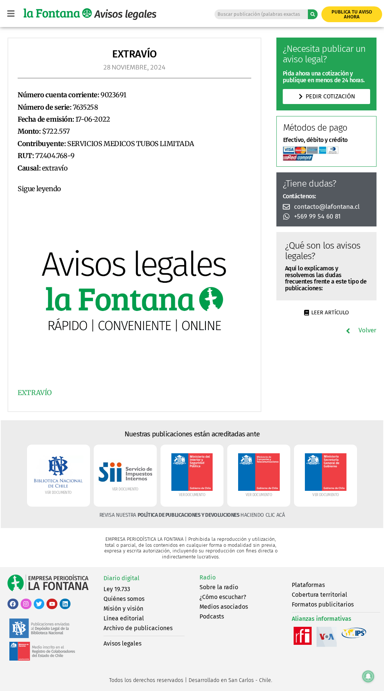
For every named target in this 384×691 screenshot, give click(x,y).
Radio (208, 577)
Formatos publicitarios (323, 604)
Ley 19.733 (117, 589)
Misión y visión (123, 608)
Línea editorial (124, 618)
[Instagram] (26, 604)
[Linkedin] (65, 604)
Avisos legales (122, 643)
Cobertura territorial (319, 594)
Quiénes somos (124, 598)
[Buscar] (313, 14)
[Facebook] (13, 604)
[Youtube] (51, 604)
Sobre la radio (219, 587)
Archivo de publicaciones (138, 628)
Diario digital (122, 578)
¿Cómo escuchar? (223, 596)
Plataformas (308, 584)
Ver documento (58, 492)
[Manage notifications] (368, 676)
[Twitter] (39, 604)
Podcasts (212, 616)
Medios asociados (224, 606)
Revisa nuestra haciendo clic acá (192, 515)
